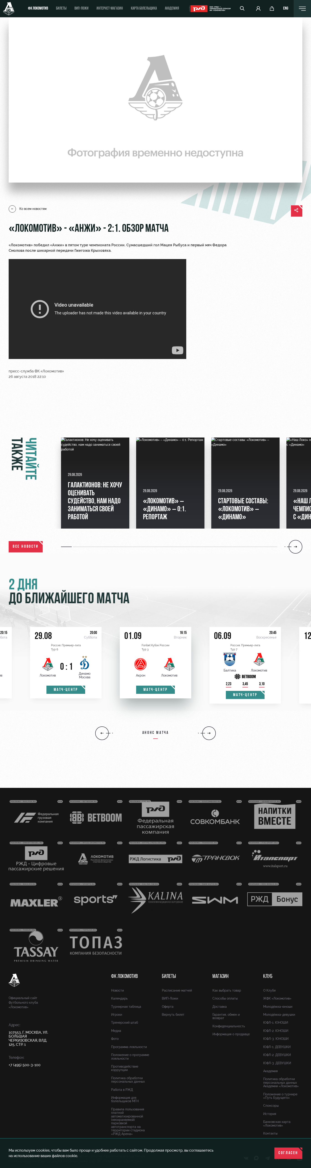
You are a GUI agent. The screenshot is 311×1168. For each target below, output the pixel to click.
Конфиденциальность (228, 1026)
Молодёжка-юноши (277, 1006)
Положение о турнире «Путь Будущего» (280, 1095)
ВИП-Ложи (170, 998)
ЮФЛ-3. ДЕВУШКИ (277, 1063)
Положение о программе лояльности (130, 1056)
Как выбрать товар (226, 990)
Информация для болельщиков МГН (125, 1099)
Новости (117, 990)
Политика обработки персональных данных (128, 1079)
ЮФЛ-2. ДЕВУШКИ (277, 1055)
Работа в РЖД (122, 1090)
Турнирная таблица (126, 1006)
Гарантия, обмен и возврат (226, 1016)
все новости (26, 547)
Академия (172, 9)
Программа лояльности (129, 1047)
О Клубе (269, 990)
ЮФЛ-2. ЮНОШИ (275, 1031)
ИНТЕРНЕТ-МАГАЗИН (110, 9)
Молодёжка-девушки (279, 1014)
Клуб (268, 976)
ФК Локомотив (38, 9)
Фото (115, 1039)
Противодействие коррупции (124, 1068)
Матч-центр (66, 690)
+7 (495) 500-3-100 (25, 1065)
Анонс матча (155, 733)
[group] (95, 483)
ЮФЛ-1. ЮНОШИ (275, 1022)
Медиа (116, 1031)
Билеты (61, 9)
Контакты (270, 1133)
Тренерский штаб (124, 1022)
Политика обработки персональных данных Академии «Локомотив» (281, 1082)
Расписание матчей (177, 990)
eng (285, 9)
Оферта (167, 1006)
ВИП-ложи (81, 9)
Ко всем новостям (32, 209)
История (269, 1114)
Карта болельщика (144, 9)
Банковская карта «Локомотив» (277, 1123)
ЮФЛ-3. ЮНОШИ (275, 1039)
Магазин (220, 976)
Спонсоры (271, 1105)
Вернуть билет (173, 1014)
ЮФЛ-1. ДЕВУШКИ (277, 1047)
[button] (67, 547)
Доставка (219, 1006)
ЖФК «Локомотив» (277, 998)
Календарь (119, 998)
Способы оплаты (225, 998)
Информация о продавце (231, 1034)
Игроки (116, 1014)
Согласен (288, 1153)
